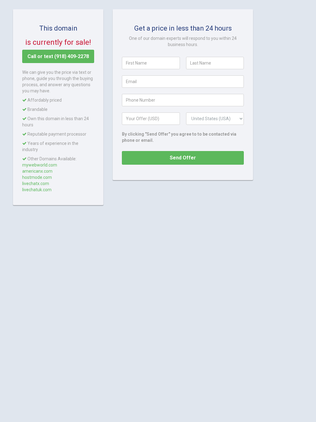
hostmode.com (37, 177)
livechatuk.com (37, 189)
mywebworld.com (39, 164)
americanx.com (37, 171)
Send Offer (183, 158)
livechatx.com (35, 183)
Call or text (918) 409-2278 (58, 56)
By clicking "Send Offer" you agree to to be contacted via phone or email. (179, 137)
